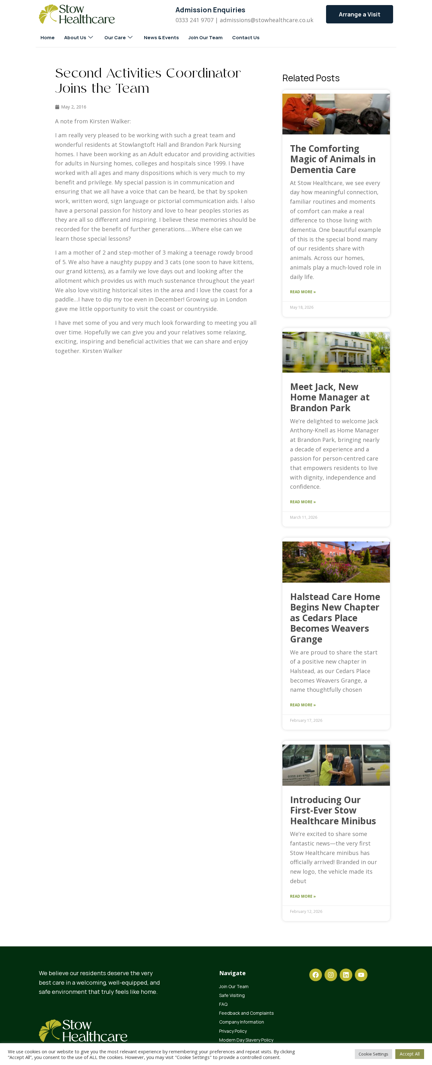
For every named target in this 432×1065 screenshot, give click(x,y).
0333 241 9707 (194, 20)
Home (47, 37)
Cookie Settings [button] (373, 1054)
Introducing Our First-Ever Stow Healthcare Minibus (333, 810)
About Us (75, 37)
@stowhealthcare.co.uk (281, 20)
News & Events (161, 37)
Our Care (115, 37)
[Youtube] (361, 975)
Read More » (303, 291)
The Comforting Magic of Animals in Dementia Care (333, 159)
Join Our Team (205, 37)
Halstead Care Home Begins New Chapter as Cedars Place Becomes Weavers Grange (335, 618)
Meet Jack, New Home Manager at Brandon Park (330, 397)
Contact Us (246, 37)
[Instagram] (330, 975)
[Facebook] (315, 975)
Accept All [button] (410, 1054)
